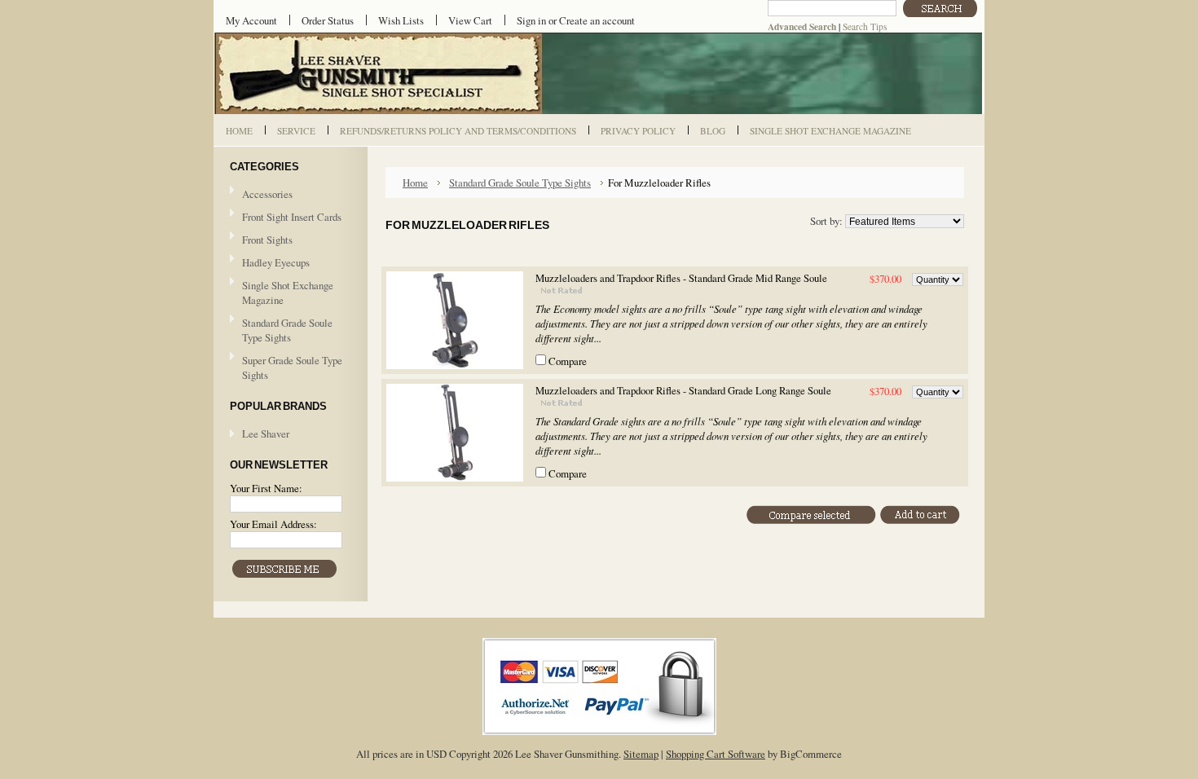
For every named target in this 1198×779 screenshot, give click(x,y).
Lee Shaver (265, 433)
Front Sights (261, 240)
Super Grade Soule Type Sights (286, 367)
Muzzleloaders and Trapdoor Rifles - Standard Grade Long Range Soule (683, 391)
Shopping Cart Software (715, 753)
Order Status (328, 20)
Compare (567, 361)
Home (415, 182)
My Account (251, 20)
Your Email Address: (273, 524)
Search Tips (865, 26)
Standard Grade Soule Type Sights (281, 330)
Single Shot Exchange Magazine (287, 292)
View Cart (470, 20)
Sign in (531, 20)
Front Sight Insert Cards (291, 216)
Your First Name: (266, 488)
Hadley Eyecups (276, 262)
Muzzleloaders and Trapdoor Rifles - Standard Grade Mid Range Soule (681, 278)
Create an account (597, 20)
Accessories (267, 194)
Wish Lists (401, 20)
